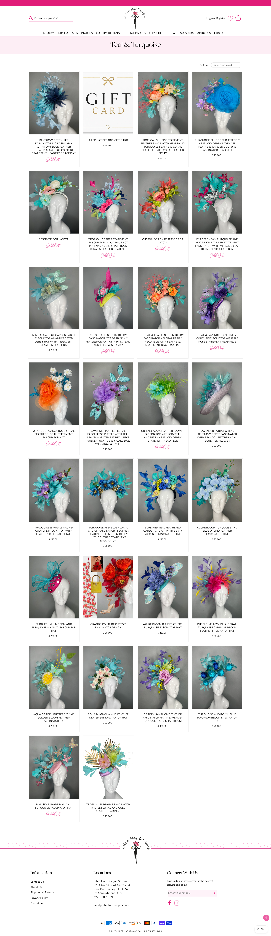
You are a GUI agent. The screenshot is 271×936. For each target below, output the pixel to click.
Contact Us (222, 33)
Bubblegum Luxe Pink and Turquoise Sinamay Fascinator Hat (54, 627)
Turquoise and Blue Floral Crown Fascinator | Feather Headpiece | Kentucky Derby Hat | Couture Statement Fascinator (108, 534)
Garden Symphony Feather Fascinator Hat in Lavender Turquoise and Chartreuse (163, 718)
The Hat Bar (132, 33)
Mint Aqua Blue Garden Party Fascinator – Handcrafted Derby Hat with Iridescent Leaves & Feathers (53, 340)
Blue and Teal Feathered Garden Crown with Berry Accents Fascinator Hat (162, 531)
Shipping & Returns (42, 892)
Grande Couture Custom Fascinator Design (108, 626)
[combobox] (51, 18)
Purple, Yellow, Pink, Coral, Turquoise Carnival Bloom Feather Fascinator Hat (217, 627)
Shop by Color (154, 33)
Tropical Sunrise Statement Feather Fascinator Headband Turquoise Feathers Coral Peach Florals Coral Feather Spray (163, 147)
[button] (238, 18)
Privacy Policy (39, 898)
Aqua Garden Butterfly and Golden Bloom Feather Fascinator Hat (53, 718)
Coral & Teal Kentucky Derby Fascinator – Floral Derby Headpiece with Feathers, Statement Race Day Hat (163, 340)
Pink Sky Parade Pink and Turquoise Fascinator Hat (54, 806)
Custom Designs (108, 33)
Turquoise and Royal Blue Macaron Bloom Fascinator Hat (217, 718)
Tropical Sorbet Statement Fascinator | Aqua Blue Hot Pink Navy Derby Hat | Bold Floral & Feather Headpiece (108, 244)
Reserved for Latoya (54, 239)
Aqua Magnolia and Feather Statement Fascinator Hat (108, 716)
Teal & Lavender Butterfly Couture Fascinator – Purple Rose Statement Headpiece (217, 338)
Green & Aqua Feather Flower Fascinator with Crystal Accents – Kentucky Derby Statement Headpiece (162, 435)
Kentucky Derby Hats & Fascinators (66, 33)
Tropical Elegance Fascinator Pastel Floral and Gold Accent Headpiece (108, 808)
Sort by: (204, 65)
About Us (204, 33)
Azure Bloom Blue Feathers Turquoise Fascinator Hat (163, 626)
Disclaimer (37, 903)
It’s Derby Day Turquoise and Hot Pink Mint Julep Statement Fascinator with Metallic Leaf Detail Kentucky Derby (217, 244)
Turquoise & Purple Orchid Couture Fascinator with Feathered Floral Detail (54, 531)
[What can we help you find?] (31, 18)
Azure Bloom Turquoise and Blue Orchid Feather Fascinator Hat (217, 531)
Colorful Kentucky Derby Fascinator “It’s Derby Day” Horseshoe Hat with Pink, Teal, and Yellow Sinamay (108, 340)
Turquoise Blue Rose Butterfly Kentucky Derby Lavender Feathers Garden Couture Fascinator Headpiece (217, 145)
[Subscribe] (213, 893)
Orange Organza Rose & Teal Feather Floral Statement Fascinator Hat (53, 434)
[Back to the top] (266, 918)
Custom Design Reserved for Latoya (162, 241)
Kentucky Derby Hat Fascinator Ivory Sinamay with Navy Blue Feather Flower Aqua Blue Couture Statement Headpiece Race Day (54, 147)
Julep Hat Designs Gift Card (108, 140)
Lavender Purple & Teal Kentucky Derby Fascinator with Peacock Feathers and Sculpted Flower (217, 435)
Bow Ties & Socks (181, 33)
